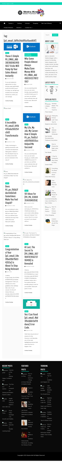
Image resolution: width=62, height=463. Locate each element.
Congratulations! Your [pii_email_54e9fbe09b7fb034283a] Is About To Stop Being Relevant (12, 259)
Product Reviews (8, 27)
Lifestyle (27, 23)
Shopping (35, 23)
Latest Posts (50, 82)
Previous (47, 90)
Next (56, 90)
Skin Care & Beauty (46, 23)
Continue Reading (9, 100)
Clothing (19, 23)
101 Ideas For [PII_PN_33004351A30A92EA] (31, 197)
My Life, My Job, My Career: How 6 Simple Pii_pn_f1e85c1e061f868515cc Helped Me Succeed (31, 137)
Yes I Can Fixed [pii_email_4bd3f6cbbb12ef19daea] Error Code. (31, 321)
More (7, 53)
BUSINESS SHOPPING (28, 54)
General (18, 27)
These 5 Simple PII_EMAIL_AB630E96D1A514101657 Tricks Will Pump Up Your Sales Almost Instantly (12, 65)
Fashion (10, 23)
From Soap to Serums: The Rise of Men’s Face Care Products (52, 90)
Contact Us (28, 27)
